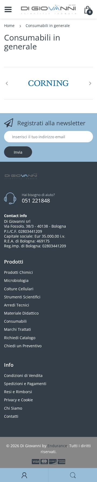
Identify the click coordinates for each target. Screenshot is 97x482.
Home (9, 25)
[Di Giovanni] (48, 8)
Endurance (57, 445)
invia (18, 152)
